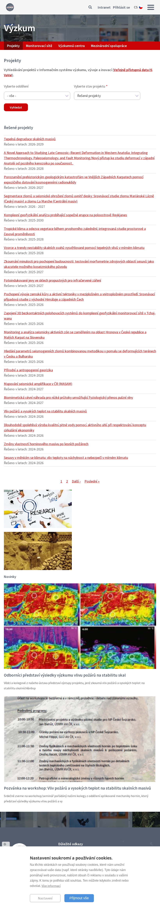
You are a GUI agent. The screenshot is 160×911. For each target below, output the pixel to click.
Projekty (13, 45)
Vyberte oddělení (16, 86)
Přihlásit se (121, 7)
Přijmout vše (79, 898)
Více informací (51, 886)
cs (136, 7)
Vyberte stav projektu (89, 86)
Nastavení (45, 898)
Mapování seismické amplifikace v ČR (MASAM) (38, 383)
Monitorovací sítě (39, 45)
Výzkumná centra (71, 45)
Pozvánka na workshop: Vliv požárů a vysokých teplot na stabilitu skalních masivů (77, 788)
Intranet (104, 7)
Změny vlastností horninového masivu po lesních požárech (46, 444)
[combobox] (37, 96)
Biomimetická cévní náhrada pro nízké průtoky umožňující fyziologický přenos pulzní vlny (68, 397)
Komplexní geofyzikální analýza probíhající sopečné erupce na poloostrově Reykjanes (65, 215)
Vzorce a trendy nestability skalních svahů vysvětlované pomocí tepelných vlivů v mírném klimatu (74, 247)
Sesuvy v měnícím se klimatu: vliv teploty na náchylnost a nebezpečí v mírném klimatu (66, 457)
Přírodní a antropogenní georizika (28, 370)
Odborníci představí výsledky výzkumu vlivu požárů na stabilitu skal (65, 675)
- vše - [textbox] (11, 95)
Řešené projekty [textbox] (89, 95)
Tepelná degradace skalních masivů (30, 139)
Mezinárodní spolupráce (109, 45)
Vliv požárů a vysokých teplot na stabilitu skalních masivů (45, 411)
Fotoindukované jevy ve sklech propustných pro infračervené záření (52, 280)
